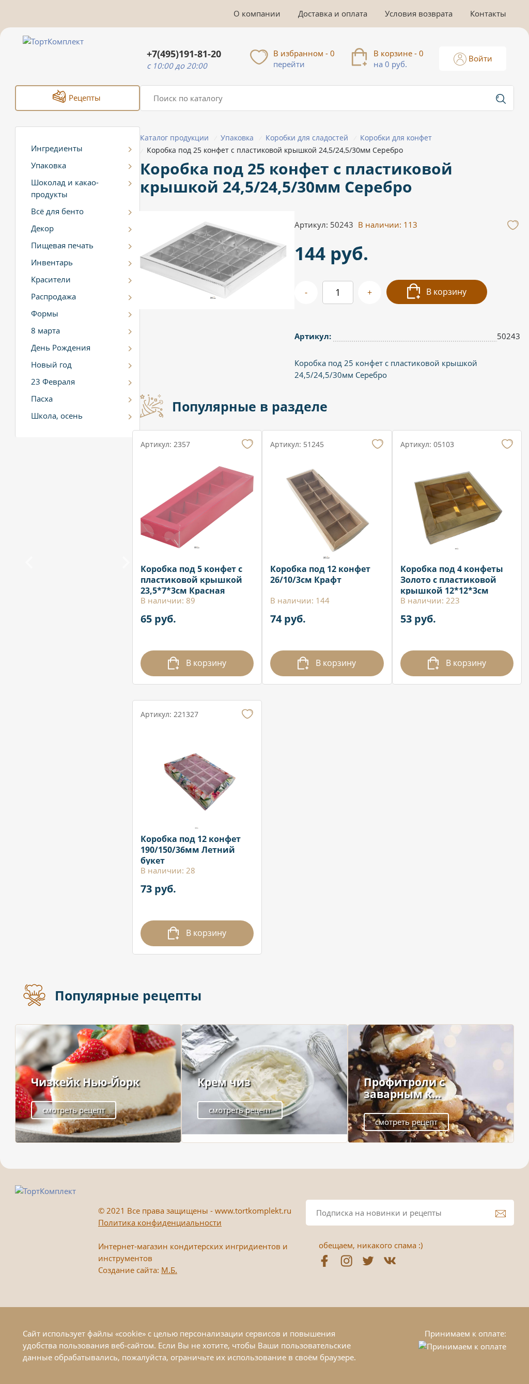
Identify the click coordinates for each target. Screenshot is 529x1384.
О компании (257, 13)
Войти (479, 58)
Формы (44, 313)
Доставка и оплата (332, 13)
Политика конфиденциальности (160, 1222)
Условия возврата (419, 13)
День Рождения (60, 347)
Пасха (42, 398)
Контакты (488, 13)
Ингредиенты (57, 148)
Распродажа (53, 296)
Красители (51, 279)
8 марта (45, 330)
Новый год (51, 364)
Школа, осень (57, 415)
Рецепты (84, 97)
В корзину (445, 291)
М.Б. (169, 1270)
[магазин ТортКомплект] (64, 53)
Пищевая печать (62, 245)
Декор (42, 228)
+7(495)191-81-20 (184, 54)
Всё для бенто (57, 211)
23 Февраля (53, 381)
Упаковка (48, 165)
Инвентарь (52, 262)
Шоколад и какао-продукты (65, 188)
